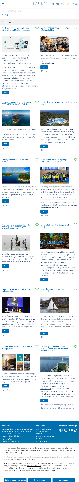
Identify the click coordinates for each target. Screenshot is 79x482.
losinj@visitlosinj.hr (14, 436)
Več (5, 92)
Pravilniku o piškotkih (34, 466)
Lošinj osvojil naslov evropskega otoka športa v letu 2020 (53, 160)
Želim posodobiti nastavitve (15, 480)
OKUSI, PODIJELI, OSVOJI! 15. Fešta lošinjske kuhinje (54, 29)
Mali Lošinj (38, 439)
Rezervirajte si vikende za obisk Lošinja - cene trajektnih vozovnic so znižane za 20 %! (55, 348)
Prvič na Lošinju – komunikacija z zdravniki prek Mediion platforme (16, 29)
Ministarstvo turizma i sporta (44, 436)
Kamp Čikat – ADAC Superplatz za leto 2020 (56, 103)
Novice (19, 11)
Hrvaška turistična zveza (43, 429)
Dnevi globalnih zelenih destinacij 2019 (15, 160)
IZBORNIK (3, 4)
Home (4, 11)
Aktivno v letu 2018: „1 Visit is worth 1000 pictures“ (17, 347)
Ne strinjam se (39, 480)
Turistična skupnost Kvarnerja (41, 433)
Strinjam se (63, 480)
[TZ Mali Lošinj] (40, 4)
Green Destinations (41, 441)
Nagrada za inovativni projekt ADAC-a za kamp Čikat (17, 290)
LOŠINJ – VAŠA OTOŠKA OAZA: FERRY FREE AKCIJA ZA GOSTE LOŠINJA (17, 103)
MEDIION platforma (10, 67)
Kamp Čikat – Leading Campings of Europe (54, 226)
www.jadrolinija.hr (67, 408)
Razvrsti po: (7, 22)
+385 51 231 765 (50, 408)
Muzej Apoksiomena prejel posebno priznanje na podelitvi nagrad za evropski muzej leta (17, 227)
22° (63, 4)
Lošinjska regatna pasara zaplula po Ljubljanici (55, 290)
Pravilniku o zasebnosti (59, 463)
